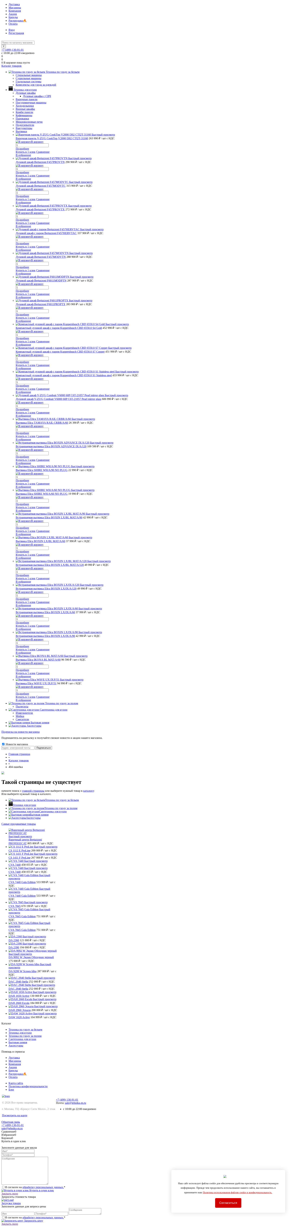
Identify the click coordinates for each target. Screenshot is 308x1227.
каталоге (88, 790)
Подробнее (22, 148)
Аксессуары (33, 817)
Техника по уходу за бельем (62, 800)
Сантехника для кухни (53, 811)
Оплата (13, 23)
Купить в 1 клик (25, 151)
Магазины (15, 7)
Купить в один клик (41, 1190)
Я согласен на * (35, 1187)
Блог (11, 1089)
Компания (15, 10)
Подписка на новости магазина (20, 731)
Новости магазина (16, 744)
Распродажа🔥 (18, 20)
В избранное (23, 155)
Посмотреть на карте (14, 1115)
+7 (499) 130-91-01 (12, 49)
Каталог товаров (11, 65)
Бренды (13, 17)
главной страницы (33, 790)
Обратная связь (10, 1121)
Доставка (14, 4)
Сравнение (43, 151)
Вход (12, 29)
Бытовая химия (39, 814)
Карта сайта (16, 1083)
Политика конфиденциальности (28, 1086)
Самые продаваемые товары (18, 823)
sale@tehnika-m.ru (75, 1102)
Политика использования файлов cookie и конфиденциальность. (237, 1192)
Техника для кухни (24, 805)
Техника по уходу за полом (60, 808)
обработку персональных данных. (43, 1187)
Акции (13, 14)
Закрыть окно (9, 1193)
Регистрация (16, 33)
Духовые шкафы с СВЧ (37, 96)
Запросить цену (33, 1220)
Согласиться (228, 1203)
